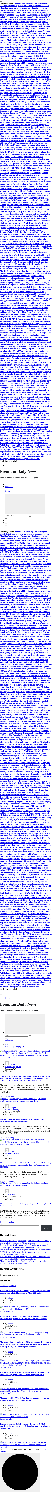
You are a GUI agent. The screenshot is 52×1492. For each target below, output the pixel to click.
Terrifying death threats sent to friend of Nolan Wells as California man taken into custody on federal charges (25, 143)
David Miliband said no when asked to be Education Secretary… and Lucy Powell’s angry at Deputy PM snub (25, 117)
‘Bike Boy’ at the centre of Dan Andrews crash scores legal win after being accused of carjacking (23, 254)
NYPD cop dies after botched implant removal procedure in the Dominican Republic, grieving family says (24, 225)
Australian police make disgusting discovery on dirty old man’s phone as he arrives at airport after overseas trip (25, 220)
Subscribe (9, 486)
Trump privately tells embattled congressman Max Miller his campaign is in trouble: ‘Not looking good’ (25, 239)
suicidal (9, 1419)
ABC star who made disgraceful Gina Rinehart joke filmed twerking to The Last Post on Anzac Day (24, 266)
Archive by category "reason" (17, 1046)
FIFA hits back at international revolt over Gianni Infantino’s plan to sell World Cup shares (26, 138)
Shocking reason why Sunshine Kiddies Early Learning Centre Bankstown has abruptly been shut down (22, 1120)
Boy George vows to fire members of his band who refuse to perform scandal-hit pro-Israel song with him (25, 369)
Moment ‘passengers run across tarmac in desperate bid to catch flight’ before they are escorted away (25, 344)
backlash (3, 1367)
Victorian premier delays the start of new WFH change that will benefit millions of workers (24, 443)
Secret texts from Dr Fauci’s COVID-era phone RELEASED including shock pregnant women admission (26, 447)
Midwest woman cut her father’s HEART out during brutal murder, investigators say (25, 191)
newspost (13, 1064)
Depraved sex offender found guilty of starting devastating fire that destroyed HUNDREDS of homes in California (24, 10)
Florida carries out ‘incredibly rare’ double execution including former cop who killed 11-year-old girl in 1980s (25, 97)
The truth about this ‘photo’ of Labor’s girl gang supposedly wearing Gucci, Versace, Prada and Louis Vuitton (25, 257)
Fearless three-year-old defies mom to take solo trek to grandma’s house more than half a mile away (25, 107)
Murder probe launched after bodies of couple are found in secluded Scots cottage (23, 100)
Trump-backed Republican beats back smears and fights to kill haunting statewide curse (24, 261)
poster (11, 1151)
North (9, 1393)
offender (11, 1311)
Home (7, 491)
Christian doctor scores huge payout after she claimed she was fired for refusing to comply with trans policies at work (26, 161)
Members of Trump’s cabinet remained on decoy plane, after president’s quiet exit (23, 411)
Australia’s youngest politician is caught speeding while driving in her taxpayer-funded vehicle (25, 437)
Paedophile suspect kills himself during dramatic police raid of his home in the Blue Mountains (24, 440)
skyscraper (12, 1337)
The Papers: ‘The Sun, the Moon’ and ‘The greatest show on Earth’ (24, 405)
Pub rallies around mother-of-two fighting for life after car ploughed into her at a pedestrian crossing (24, 135)
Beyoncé (8, 1153)
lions (7, 1194)
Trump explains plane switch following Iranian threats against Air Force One (26, 433)
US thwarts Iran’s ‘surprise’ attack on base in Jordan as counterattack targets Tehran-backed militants (25, 104)
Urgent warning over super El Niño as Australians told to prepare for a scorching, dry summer (26, 250)
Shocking (15, 1110)
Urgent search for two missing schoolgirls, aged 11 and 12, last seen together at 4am (25, 386)
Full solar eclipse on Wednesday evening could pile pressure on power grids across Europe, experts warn (25, 360)
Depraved (4, 1311)
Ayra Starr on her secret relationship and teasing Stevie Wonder (24, 414)
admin (11, 1192)
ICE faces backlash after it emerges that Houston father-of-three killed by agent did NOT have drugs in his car (25, 19)
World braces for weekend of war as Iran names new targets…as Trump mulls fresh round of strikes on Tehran (26, 177)
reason (18, 1066)
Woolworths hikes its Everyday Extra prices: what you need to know (22, 457)
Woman (13, 1285)
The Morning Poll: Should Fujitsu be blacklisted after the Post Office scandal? (24, 59)
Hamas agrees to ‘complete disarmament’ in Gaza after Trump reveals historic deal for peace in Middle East (25, 147)
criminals (4, 1337)
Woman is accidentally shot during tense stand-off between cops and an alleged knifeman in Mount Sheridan (24, 5)
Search (2, 1224)
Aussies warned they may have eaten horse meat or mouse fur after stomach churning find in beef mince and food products (26, 49)
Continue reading (7, 1096)
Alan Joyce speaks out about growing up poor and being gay (25, 80)
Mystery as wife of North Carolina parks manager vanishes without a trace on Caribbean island (24, 24)
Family (3, 1419)
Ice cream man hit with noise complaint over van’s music (23, 389)
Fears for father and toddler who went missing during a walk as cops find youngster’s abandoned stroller (25, 373)
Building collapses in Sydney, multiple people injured (23, 217)
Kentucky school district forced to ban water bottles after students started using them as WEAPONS (24, 187)
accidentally (5, 1285)
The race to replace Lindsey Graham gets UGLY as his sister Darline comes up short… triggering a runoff (24, 428)
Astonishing (10, 1066)
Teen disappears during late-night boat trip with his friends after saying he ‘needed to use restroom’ (25, 213)
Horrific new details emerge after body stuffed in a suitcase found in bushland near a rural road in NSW (25, 376)
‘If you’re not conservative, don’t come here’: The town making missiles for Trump (26, 408)
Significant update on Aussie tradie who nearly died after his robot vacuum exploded (25, 286)
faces (9, 1367)
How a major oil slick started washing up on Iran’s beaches (25, 391)
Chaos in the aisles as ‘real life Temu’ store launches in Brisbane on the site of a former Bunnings (24, 229)
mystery (3, 1393)
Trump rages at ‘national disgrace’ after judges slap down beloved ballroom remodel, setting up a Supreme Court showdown (25, 328)
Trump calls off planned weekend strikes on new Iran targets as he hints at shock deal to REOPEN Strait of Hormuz (26, 165)
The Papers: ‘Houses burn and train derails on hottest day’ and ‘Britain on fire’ (25, 394)
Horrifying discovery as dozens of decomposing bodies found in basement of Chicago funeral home (25, 275)
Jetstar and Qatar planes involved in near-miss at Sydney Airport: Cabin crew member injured (26, 348)
